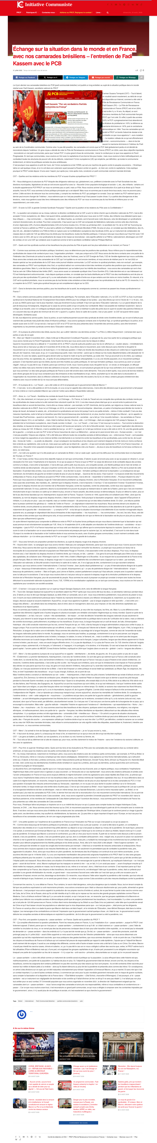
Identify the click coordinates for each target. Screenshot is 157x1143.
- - (31, 1011)
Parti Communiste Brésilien (45, 1001)
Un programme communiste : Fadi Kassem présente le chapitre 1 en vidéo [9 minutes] (85, 1084)
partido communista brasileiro (67, 1001)
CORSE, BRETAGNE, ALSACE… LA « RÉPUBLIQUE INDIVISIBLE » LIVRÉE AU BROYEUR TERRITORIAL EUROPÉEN (41, 1069)
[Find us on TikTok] (141, 4)
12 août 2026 (124, 1140)
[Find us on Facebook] (107, 4)
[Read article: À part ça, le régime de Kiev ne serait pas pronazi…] (123, 1047)
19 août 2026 (34, 1076)
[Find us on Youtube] (116, 4)
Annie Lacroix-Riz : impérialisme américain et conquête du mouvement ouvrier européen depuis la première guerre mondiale (33, 1053)
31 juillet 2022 (17, 70)
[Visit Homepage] (44, 4)
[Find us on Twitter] (112, 4)
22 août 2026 (21, 1059)
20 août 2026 (110, 1059)
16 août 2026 (34, 1092)
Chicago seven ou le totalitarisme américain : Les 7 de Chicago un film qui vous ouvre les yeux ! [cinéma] (85, 1069)
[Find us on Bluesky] (137, 4)
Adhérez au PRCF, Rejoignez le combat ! (76, 12)
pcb (81, 1001)
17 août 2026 (124, 1074)
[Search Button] (107, 12)
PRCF (19, 12)
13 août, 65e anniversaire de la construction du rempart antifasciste (40, 1122)
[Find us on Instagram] (128, 4)
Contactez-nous (48, 12)
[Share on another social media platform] (141, 77)
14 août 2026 (34, 1112)
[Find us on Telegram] (124, 4)
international (29, 1001)
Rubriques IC (31, 12)
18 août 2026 (79, 1076)
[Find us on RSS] (120, 4)
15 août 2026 (79, 1089)
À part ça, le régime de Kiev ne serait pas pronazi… (121, 1054)
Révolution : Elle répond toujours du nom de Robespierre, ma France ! (130, 1068)
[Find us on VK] (133, 4)
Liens (98, 12)
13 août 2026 (34, 1128)
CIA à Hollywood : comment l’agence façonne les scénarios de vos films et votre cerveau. (78, 1054)
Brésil (20, 1001)
